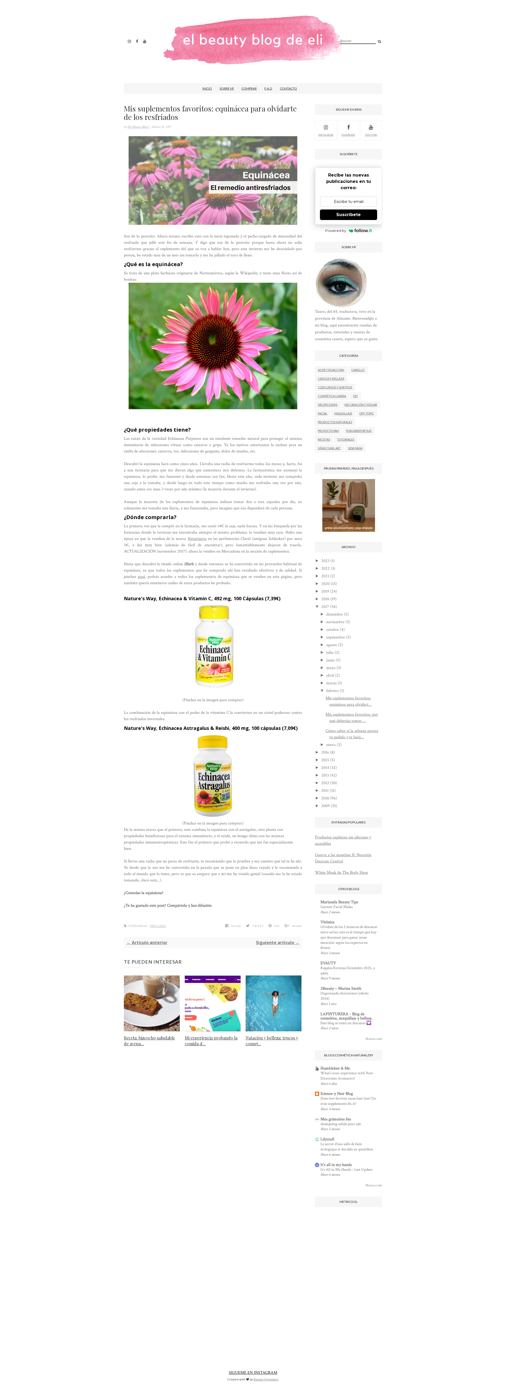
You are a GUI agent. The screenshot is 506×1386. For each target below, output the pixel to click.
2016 (325, 752)
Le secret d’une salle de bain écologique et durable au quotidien (346, 1146)
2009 (325, 806)
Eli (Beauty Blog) (139, 127)
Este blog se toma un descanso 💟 (345, 1023)
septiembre (335, 637)
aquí (141, 576)
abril (330, 675)
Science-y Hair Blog (336, 1093)
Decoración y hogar (360, 404)
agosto (331, 645)
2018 (325, 599)
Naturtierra (197, 538)
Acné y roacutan (331, 370)
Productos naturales (335, 422)
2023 (325, 561)
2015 (325, 760)
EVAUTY (328, 963)
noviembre (335, 622)
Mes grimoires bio (335, 1119)
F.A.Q (268, 88)
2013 (325, 775)
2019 (325, 591)
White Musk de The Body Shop (341, 872)
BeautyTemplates (266, 1379)
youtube (371, 135)
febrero (332, 691)
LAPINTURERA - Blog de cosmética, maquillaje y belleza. (346, 1016)
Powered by (335, 230)
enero (331, 745)
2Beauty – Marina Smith (340, 988)
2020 (325, 584)
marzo (331, 683)
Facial (322, 413)
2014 (325, 767)
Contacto (288, 88)
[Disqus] (213, 1133)
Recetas (324, 439)
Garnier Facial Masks (336, 906)
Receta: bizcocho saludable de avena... (149, 1040)
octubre (332, 629)
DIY (355, 396)
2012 (325, 783)
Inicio (207, 88)
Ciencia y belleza (331, 378)
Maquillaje (343, 413)
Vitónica (327, 922)
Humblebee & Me (335, 1068)
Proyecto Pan (328, 430)
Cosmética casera (332, 396)
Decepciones (327, 404)
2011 (325, 790)
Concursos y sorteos (335, 387)
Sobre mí (227, 88)
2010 (325, 798)
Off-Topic (366, 413)
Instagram (325, 135)
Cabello (357, 370)
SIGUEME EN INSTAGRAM (253, 1372)
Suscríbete (348, 214)
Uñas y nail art (329, 448)
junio (330, 660)
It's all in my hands (336, 1165)
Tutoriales (345, 439)
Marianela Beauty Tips (339, 902)
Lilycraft (327, 1139)
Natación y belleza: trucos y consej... (272, 1040)
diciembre (334, 614)
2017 (325, 606)
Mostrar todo (374, 1039)
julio (330, 652)
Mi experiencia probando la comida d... (211, 1040)
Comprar (249, 88)
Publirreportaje (359, 430)
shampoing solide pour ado (340, 1123)
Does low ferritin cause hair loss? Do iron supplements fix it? (348, 1101)
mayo (330, 668)
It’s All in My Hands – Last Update (346, 1169)
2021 (325, 576)
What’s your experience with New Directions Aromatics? (346, 1076)
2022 (325, 568)
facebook (348, 135)
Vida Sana (158, 926)
